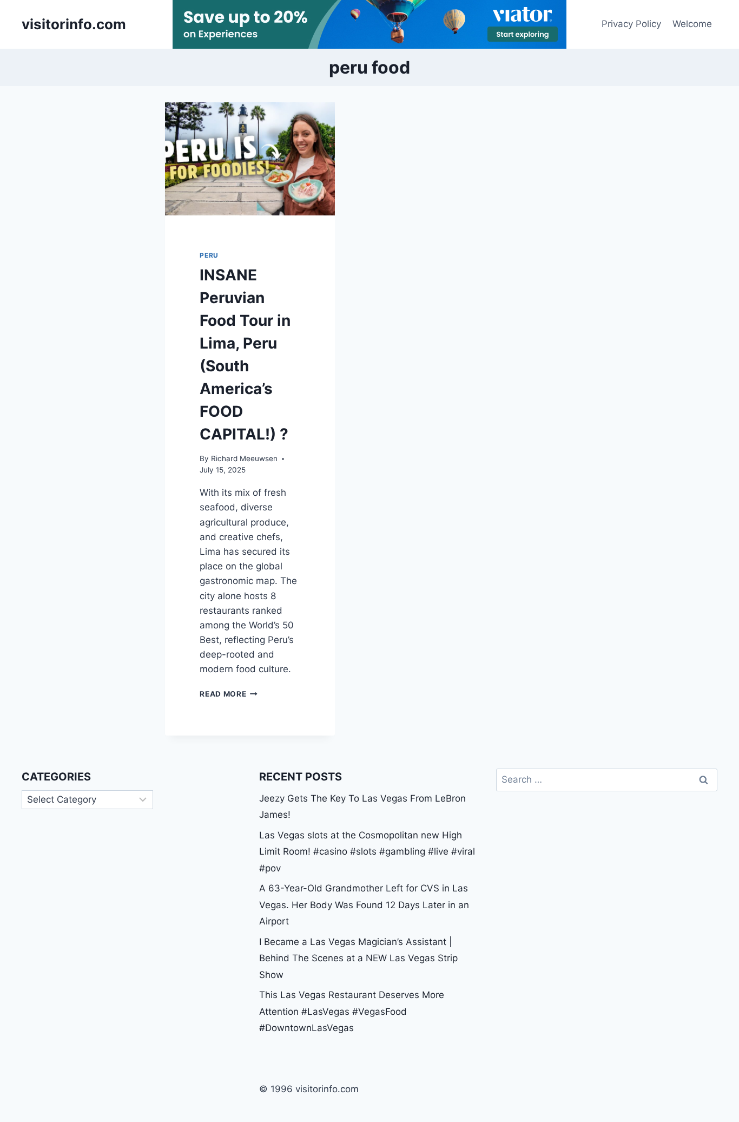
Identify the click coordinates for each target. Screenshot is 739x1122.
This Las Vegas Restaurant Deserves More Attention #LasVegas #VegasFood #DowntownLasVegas (351, 1011)
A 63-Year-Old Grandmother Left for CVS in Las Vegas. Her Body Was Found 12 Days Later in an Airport (364, 905)
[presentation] (250, 158)
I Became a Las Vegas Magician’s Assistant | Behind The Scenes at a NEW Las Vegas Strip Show (358, 958)
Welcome (692, 23)
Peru (209, 255)
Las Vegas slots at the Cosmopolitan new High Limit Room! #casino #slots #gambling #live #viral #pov (367, 852)
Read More (229, 694)
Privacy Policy (631, 23)
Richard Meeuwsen (244, 458)
